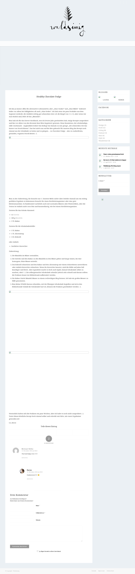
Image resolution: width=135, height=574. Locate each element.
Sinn (100, 136)
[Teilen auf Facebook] (17, 433)
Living (101, 130)
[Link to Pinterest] (121, 2)
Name (38, 505)
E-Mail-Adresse (40, 513)
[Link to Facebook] (118, 2)
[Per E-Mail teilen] (81, 433)
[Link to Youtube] (128, 2)
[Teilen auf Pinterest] (65, 433)
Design (101, 125)
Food (100, 128)
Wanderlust (103, 141)
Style (100, 138)
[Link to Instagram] (124, 2)
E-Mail (102, 181)
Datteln (16, 215)
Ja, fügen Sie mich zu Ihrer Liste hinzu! (50, 551)
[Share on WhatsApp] (49, 433)
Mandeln (19, 218)
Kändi (71, 114)
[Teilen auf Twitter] (33, 433)
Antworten (25, 457)
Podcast (102, 133)
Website (38, 520)
